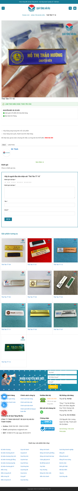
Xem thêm (39, 162)
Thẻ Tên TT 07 (58, 329)
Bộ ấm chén (62, 463)
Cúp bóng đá (24, 469)
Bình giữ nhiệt (63, 466)
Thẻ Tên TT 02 (58, 297)
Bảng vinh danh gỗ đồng (47, 453)
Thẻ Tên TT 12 (58, 264)
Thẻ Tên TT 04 (6, 264)
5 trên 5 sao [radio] (27, 182)
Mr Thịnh (14, 149)
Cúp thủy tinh (24, 456)
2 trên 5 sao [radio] (8, 182)
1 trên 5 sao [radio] (5, 182)
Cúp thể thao (24, 463)
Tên (6, 201)
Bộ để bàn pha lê (45, 463)
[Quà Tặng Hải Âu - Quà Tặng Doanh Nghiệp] (39, 8)
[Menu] (3, 8)
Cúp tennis (23, 473)
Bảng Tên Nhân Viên (38, 15)
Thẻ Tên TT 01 (32, 264)
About (4, 144)
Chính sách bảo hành (26, 405)
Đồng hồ (61, 453)
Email (6, 210)
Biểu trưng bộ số (6, 480)
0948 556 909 (49, 138)
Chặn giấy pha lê (45, 459)
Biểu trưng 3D (5, 476)
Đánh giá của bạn (10, 179)
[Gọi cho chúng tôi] (41, 412)
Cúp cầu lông (24, 480)
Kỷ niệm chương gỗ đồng (8, 459)
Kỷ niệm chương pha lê (7, 453)
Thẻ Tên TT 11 (6, 329)
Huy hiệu (42, 466)
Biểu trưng (4, 469)
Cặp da (61, 473)
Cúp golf (22, 476)
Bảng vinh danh (44, 449)
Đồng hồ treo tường (65, 459)
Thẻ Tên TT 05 (32, 329)
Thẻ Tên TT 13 (6, 362)
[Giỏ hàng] (74, 8)
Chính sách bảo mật (26, 402)
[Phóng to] (4, 95)
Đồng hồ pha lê (63, 456)
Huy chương (43, 469)
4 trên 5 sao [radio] (19, 182)
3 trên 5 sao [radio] (13, 182)
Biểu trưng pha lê (6, 473)
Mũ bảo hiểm (63, 469)
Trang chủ (25, 15)
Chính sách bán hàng (26, 399)
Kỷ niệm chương (5, 449)
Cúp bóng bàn (24, 466)
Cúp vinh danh (24, 449)
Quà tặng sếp (63, 476)
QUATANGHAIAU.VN (44, 489)
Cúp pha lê (23, 453)
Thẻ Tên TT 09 (6, 297)
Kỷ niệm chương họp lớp (8, 463)
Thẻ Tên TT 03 (32, 297)
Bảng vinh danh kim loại (47, 456)
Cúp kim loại (24, 459)
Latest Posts (11, 144)
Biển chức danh (44, 476)
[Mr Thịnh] (6, 152)
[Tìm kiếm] (70, 8)
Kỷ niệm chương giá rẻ (7, 466)
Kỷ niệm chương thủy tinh (8, 456)
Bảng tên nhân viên (45, 473)
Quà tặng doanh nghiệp (66, 449)
